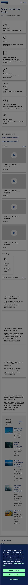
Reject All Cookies (14, 575)
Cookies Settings (14, 579)
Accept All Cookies (14, 570)
